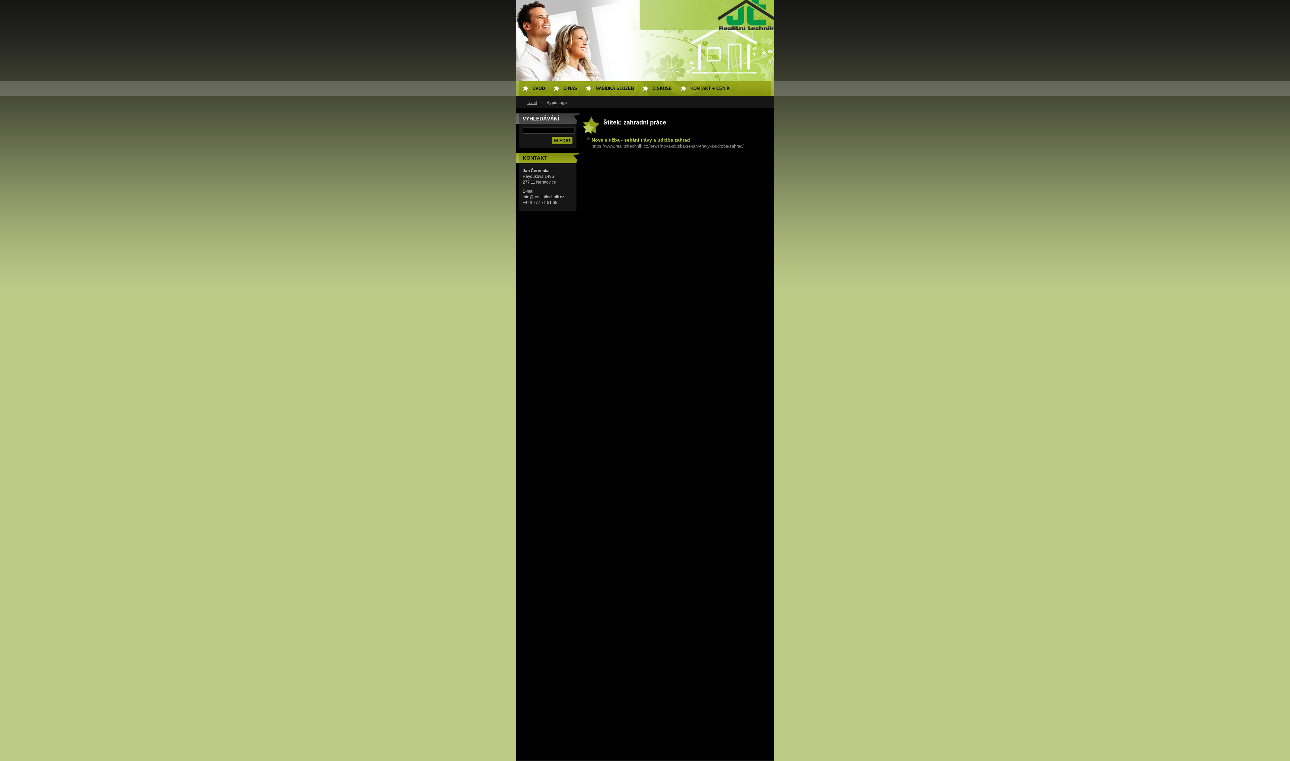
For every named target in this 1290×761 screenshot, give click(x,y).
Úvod (532, 103)
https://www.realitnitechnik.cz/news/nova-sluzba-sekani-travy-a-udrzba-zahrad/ (668, 146)
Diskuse (662, 88)
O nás (570, 88)
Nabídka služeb (615, 88)
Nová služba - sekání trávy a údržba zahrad (641, 140)
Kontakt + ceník (710, 88)
